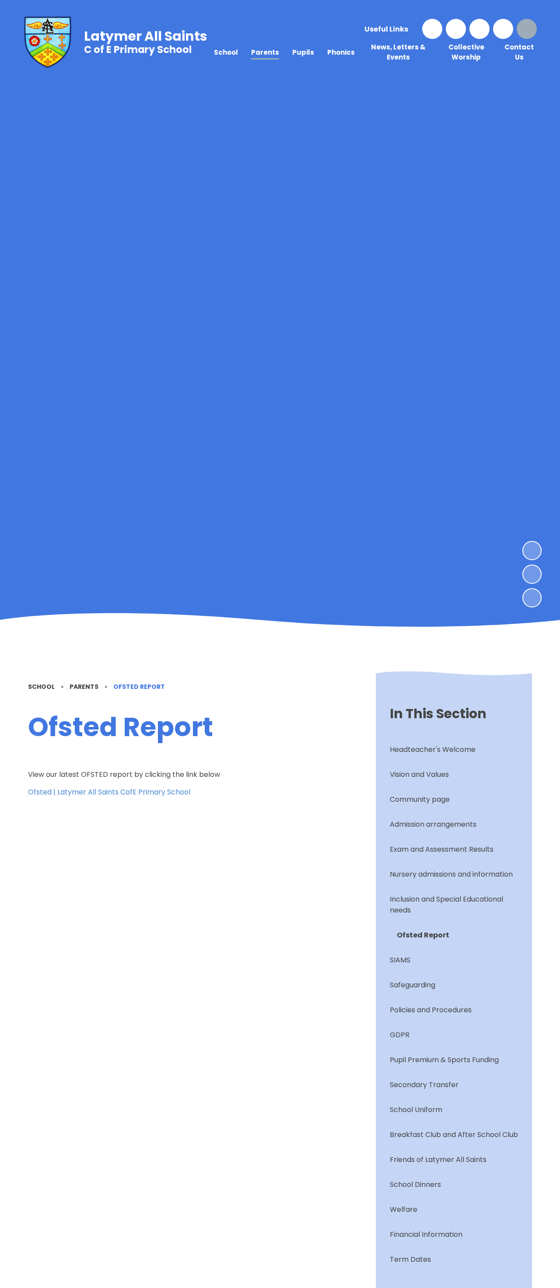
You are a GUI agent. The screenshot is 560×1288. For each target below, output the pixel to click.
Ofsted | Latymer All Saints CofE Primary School (109, 792)
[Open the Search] (527, 29)
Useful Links (386, 29)
